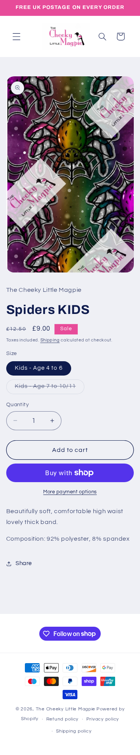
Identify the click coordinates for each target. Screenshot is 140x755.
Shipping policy (73, 731)
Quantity (17, 404)
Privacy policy (102, 719)
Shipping (50, 340)
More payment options (70, 492)
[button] (16, 36)
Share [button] (24, 563)
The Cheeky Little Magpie (66, 709)
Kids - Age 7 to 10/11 (49, 388)
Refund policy (62, 719)
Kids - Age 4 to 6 (39, 368)
